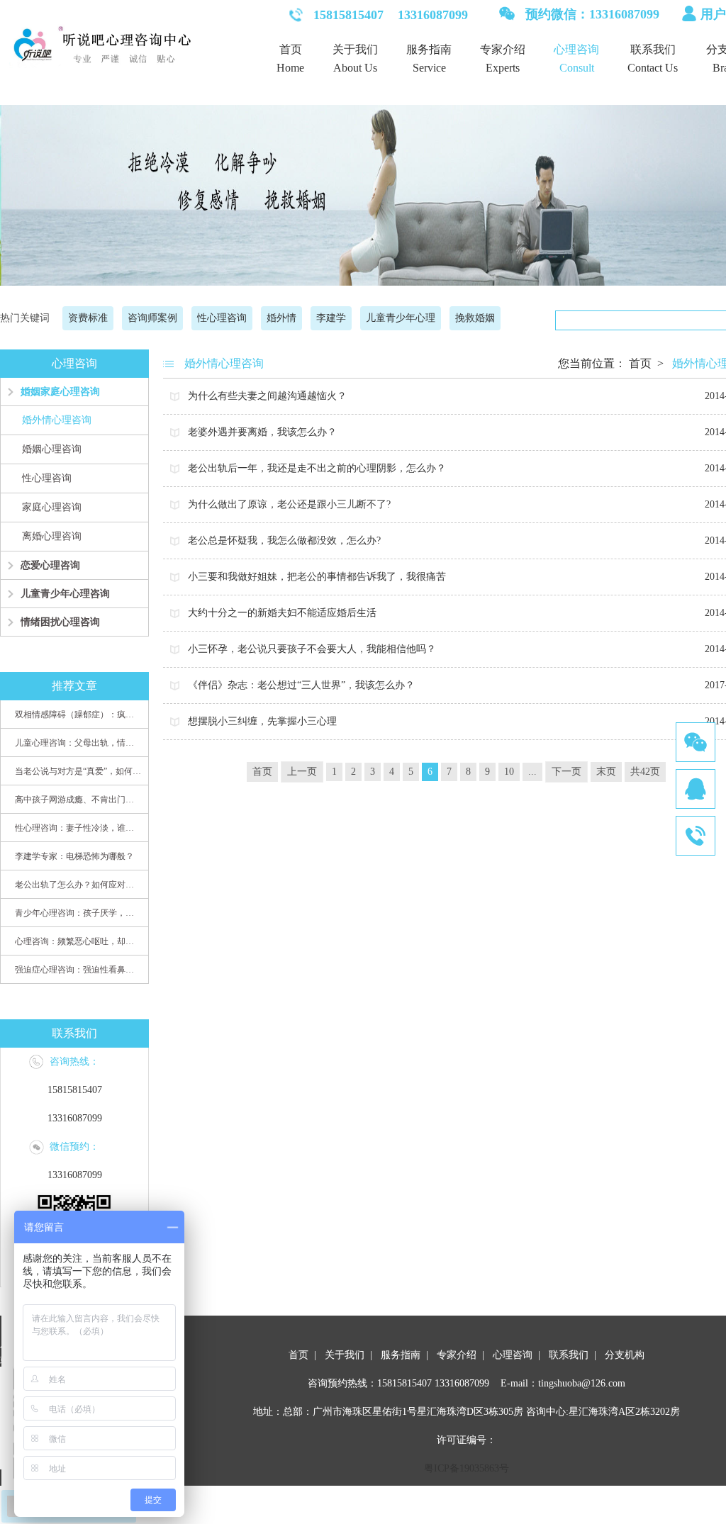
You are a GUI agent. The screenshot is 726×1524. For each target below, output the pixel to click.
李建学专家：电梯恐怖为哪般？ (74, 856)
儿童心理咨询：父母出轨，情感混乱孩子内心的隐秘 (78, 743)
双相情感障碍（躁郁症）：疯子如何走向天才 (78, 714)
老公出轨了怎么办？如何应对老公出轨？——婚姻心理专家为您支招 (78, 885)
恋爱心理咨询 (50, 565)
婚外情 (281, 318)
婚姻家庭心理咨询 (60, 391)
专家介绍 (502, 49)
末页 (606, 771)
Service (429, 68)
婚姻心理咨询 (52, 449)
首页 (290, 49)
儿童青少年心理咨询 (65, 593)
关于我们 (355, 49)
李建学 (331, 318)
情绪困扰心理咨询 (60, 622)
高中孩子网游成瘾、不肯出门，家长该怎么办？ (78, 800)
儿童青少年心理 (400, 318)
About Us (355, 68)
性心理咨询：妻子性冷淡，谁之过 (78, 828)
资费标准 (88, 318)
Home (290, 68)
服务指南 (429, 49)
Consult (576, 68)
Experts (503, 68)
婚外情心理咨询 (56, 420)
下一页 (566, 771)
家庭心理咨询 (52, 507)
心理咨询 (576, 49)
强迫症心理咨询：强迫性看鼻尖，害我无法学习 (78, 970)
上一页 (302, 771)
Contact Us (652, 68)
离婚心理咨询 (52, 536)
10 (509, 771)
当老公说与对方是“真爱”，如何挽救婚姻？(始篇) (78, 771)
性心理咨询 (222, 318)
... (532, 771)
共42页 (645, 771)
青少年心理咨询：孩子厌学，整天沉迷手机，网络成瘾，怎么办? (78, 913)
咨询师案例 (152, 318)
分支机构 (624, 1355)
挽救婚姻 (475, 318)
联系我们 (653, 49)
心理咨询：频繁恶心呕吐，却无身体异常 (78, 941)
